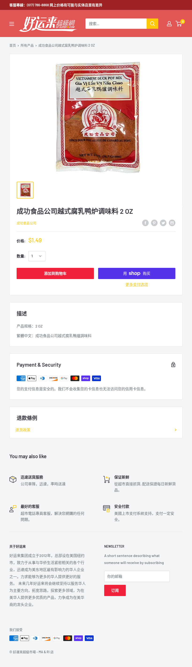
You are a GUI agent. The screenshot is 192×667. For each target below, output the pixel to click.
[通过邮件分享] (172, 222)
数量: (21, 256)
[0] (179, 23)
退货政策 (22, 429)
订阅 (115, 590)
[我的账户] (169, 23)
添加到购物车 (55, 273)
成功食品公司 (26, 223)
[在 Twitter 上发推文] (163, 222)
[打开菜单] (11, 24)
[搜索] (152, 23)
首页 (12, 45)
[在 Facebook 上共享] (145, 222)
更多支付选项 (137, 284)
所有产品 (27, 45)
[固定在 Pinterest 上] (154, 222)
